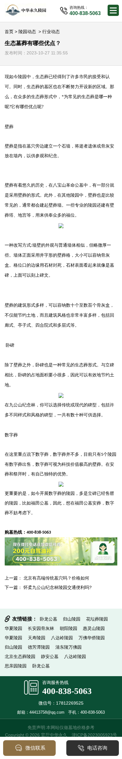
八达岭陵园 (62, 637)
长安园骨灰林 (41, 628)
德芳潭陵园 (39, 647)
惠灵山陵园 (94, 628)
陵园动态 (27, 31)
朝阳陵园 (68, 628)
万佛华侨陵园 (92, 637)
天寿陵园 (36, 637)
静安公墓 (49, 656)
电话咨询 (97, 748)
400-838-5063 (67, 691)
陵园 (22, 76)
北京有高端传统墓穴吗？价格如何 (56, 578)
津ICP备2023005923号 (94, 734)
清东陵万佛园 (68, 647)
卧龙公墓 (48, 618)
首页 (9, 31)
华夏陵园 (13, 628)
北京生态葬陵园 (20, 656)
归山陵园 (71, 618)
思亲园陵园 (16, 665)
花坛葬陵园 (97, 618)
